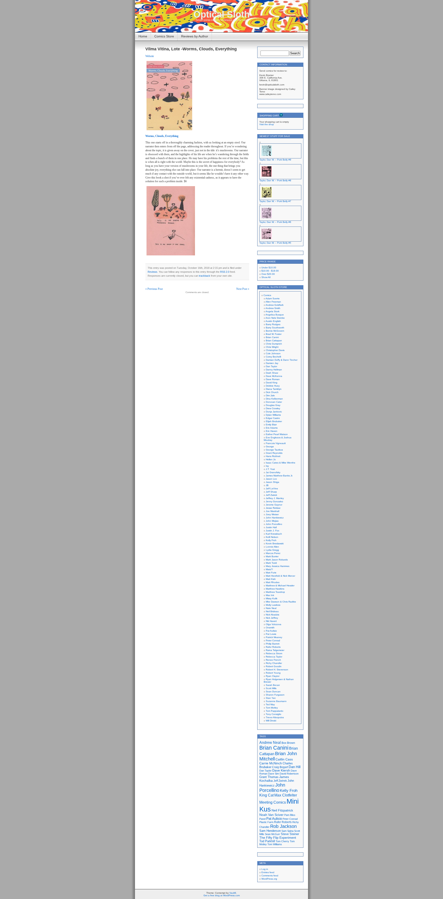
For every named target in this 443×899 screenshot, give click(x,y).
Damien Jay (272, 363)
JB (267, 485)
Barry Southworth (275, 327)
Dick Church (272, 392)
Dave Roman (273, 379)
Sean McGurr (272, 834)
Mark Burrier (272, 556)
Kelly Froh (271, 540)
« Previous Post (154, 289)
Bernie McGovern (275, 331)
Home (142, 36)
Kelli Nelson (272, 537)
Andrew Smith (273, 308)
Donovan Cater (274, 402)
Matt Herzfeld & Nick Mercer (280, 576)
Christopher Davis (275, 350)
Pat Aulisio (271, 631)
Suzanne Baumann (276, 701)
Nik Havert (271, 621)
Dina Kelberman (274, 398)
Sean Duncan (273, 691)
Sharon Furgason (275, 694)
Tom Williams (274, 844)
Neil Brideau (272, 611)
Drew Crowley (273, 408)
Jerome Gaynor (274, 504)
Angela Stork (272, 311)
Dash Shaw (272, 373)
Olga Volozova (273, 624)
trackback (204, 275)
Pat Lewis (271, 634)
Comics (267, 295)
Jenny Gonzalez (274, 501)
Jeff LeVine (272, 488)
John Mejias (272, 521)
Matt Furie (271, 572)
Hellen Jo (271, 459)
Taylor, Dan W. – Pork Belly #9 (275, 159)
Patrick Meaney (274, 637)
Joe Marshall (272, 511)
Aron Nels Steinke (275, 318)
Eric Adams (272, 428)
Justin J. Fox (272, 530)
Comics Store (164, 36)
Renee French (273, 660)
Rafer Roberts (273, 647)
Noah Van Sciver (271, 815)
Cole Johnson (273, 353)
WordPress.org (269, 879)
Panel (262, 818)
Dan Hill (294, 767)
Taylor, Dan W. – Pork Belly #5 (275, 243)
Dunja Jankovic (274, 411)
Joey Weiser (272, 514)
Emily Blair (271, 424)
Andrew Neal (270, 742)
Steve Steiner (290, 834)
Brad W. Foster (273, 334)
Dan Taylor (271, 366)
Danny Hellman (274, 369)
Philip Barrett (272, 643)
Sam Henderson (270, 830)
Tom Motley (272, 707)
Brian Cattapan (274, 340)
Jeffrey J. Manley (275, 498)
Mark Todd (271, 563)
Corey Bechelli (273, 356)
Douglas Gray (273, 405)
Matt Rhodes (272, 582)
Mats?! (269, 569)
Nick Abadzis (272, 614)
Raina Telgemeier (275, 650)
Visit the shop (266, 124)
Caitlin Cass (284, 759)
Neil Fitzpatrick (282, 810)
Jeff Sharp (271, 491)
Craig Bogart (280, 767)
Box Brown (288, 742)
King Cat (266, 795)
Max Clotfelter (285, 795)
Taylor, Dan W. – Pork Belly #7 (275, 201)
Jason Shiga (272, 482)
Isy (267, 466)
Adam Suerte (273, 298)
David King (271, 382)
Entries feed (267, 872)
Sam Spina (287, 830)
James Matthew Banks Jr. (279, 475)
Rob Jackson (283, 826)
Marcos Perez (273, 553)
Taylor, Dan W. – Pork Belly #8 (275, 180)
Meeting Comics (272, 802)
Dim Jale (270, 395)
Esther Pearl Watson (277, 434)
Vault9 (232, 893)
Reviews (152, 271)
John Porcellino (274, 524)
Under (268, 267)
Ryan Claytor (272, 676)
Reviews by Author (194, 36)
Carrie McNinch (270, 763)
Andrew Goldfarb (275, 305)
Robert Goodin (273, 666)
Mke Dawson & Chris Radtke (281, 601)
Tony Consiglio (273, 714)
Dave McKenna (274, 376)
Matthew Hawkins (275, 588)
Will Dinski (271, 720)
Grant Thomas (268, 777)
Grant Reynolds (274, 453)
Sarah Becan (273, 685)
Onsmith (270, 627)
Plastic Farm (266, 822)
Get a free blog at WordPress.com (222, 895)
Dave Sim (273, 773)
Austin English (273, 321)
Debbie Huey (273, 385)
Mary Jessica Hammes (277, 566)
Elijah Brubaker (274, 421)
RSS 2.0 (224, 271)
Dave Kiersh (281, 770)
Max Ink (270, 595)
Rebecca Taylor (274, 656)
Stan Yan (271, 698)
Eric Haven (271, 431)
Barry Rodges (273, 324)
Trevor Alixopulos (275, 717)
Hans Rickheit (273, 456)
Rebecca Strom (274, 653)
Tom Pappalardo (274, 711)
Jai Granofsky (273, 472)
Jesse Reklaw (273, 508)
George (270, 446)
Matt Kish (271, 579)
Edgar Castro (273, 418)
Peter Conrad (273, 640)
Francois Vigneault (276, 443)
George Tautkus (274, 449)
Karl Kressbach (274, 534)
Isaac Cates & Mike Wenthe (280, 462)
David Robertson (289, 773)
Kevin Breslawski (275, 543)
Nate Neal (271, 608)
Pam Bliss (289, 815)
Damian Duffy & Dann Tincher (281, 360)
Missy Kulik (271, 598)
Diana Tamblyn (273, 389)
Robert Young (273, 673)
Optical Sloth (221, 14)
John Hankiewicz (275, 517)
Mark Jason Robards (277, 559)
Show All (265, 277)
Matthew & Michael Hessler (280, 585)
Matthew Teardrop (275, 592)
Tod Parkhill (267, 841)
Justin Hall (271, 527)
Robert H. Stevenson (277, 669)
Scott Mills (271, 688)
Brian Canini (272, 337)
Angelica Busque (275, 314)
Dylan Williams (273, 415)
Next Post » (242, 289)
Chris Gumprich (274, 343)
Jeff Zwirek (271, 495)
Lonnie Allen (272, 546)
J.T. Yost (270, 469)
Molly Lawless (273, 605)
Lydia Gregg (272, 550)
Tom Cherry (282, 841)
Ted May (270, 704)
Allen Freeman (273, 301)
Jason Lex (271, 479)
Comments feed (269, 875)
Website (149, 56)
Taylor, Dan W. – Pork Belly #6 (275, 222)
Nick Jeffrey (272, 618)
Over (268, 274)
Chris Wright (272, 347)
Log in (264, 869)
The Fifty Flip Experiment (277, 837)
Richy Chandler (274, 663)
